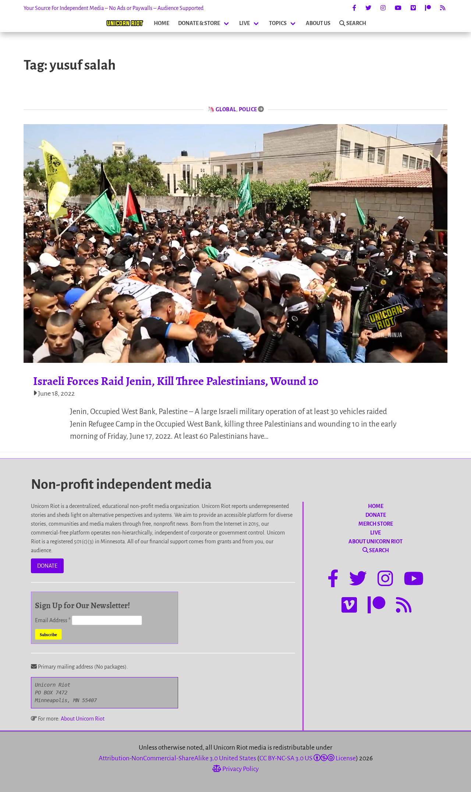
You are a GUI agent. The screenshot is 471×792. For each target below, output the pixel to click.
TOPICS (278, 23)
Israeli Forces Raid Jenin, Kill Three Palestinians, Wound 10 (175, 381)
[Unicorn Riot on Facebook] (354, 8)
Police (248, 109)
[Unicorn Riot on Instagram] (383, 8)
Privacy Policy (240, 768)
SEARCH (356, 23)
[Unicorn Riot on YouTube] (398, 8)
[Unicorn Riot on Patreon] (428, 8)
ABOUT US (318, 23)
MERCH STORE (375, 524)
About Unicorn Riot (83, 719)
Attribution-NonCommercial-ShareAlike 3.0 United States (177, 758)
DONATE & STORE (199, 23)
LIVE (244, 23)
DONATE (47, 566)
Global (226, 109)
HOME (161, 23)
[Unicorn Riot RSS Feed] (442, 8)
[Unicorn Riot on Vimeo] (413, 8)
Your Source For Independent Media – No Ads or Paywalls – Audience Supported (113, 8)
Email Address (53, 620)
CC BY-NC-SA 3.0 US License (307, 758)
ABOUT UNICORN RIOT (375, 541)
